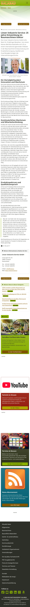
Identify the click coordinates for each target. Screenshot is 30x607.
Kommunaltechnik (7, 543)
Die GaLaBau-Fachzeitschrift (10, 557)
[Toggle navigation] (27, 2)
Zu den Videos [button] (15, 408)
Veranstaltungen (7, 552)
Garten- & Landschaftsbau (10, 537)
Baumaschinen (6, 530)
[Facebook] (3, 592)
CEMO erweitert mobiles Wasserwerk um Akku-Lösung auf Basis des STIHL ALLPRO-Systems (13, 289)
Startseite (3, 8)
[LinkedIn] (15, 592)
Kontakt (4, 573)
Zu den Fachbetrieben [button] (15, 352)
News (9, 8)
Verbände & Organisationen (10, 549)
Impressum (5, 580)
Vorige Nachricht (6, 24)
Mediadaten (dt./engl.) (9, 577)
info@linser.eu (10, 269)
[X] (11, 592)
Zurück (5, 316)
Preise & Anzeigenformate (10, 563)
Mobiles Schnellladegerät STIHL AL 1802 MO (14, 294)
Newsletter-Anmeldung (9, 569)
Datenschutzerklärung (9, 583)
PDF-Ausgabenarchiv (8, 560)
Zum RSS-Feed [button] (15, 505)
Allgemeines (6, 527)
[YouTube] (7, 592)
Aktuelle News (6, 524)
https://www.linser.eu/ (11, 270)
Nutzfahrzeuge (6, 546)
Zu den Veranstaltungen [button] (15, 464)
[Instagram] (19, 592)
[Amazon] (23, 592)
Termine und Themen (8, 566)
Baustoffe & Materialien (9, 533)
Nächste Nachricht (23, 24)
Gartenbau (5, 540)
